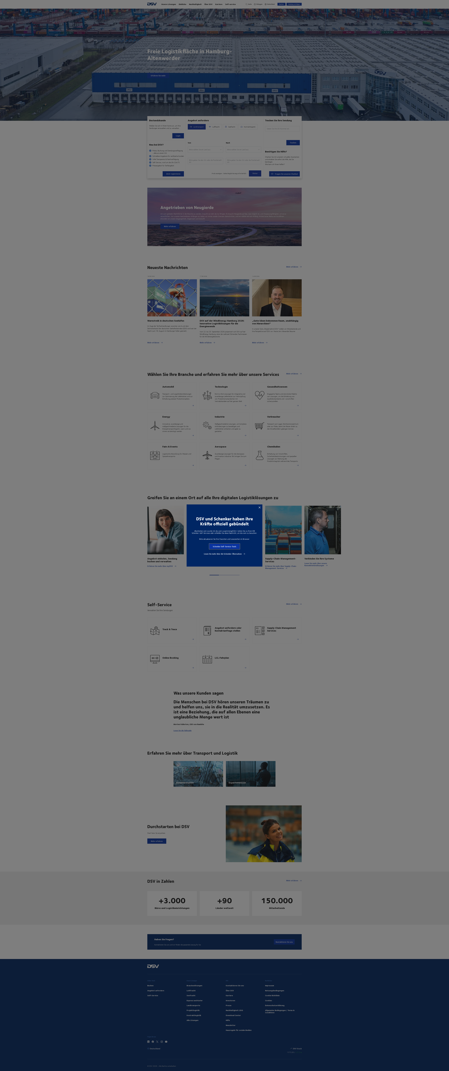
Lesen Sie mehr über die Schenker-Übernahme (223, 554)
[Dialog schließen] (259, 507)
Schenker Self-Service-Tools (224, 546)
